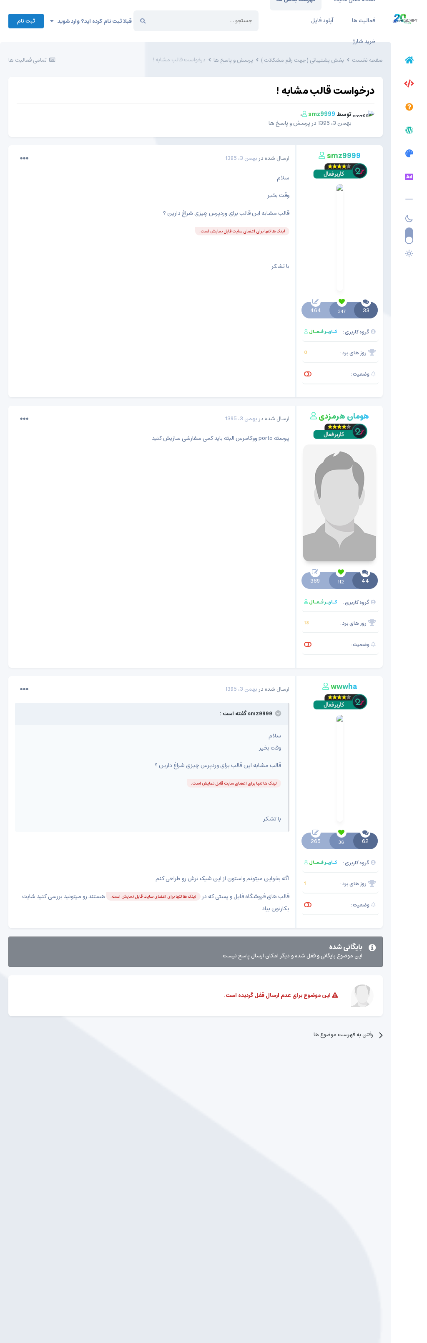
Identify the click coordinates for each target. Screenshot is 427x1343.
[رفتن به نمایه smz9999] (365, 119)
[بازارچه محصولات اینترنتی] (409, 178)
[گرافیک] (409, 154)
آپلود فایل (322, 20)
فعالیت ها (363, 20)
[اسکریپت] (409, 84)
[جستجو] (142, 20)
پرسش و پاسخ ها (289, 123)
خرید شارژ (364, 41)
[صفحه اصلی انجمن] (409, 61)
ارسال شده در (257, 158)
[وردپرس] (409, 131)
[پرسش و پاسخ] (409, 108)
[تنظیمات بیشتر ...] (24, 159)
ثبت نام (26, 21)
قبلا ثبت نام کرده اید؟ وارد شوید (93, 21)
